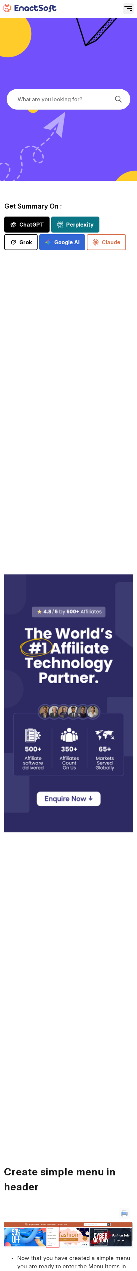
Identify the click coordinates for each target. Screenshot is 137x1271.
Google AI (66, 242)
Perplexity (80, 224)
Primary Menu (105, 12)
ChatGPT (31, 224)
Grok (25, 242)
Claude (111, 242)
